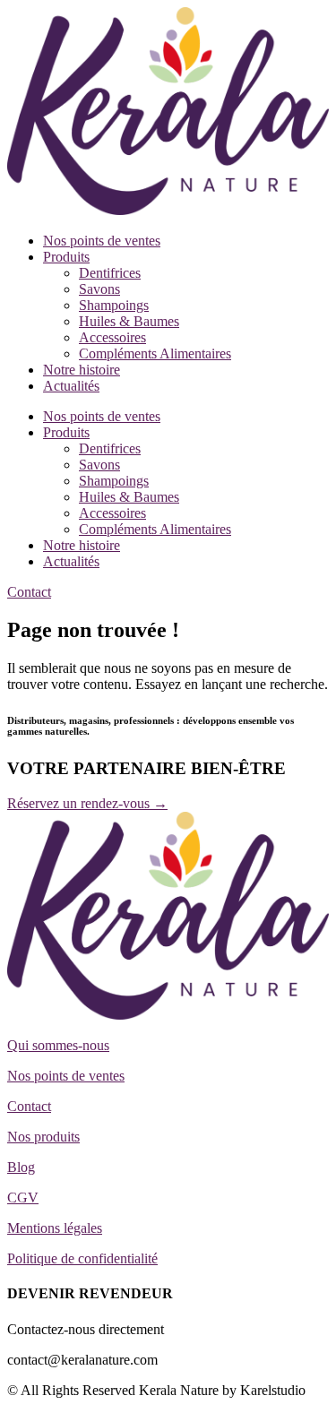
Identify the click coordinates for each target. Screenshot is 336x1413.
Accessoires (112, 337)
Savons (99, 289)
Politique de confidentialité (82, 1258)
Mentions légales (54, 1228)
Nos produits (43, 1136)
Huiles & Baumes (129, 321)
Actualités (71, 385)
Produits (66, 256)
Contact (29, 1106)
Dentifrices (110, 272)
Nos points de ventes (101, 240)
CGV (23, 1197)
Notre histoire (81, 369)
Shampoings (114, 305)
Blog (21, 1167)
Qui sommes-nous (58, 1045)
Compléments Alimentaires (155, 353)
